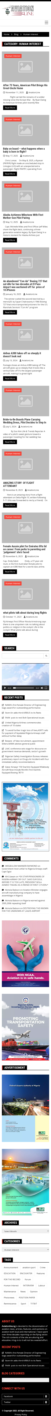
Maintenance (10, 1291)
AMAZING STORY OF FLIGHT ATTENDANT (19, 484)
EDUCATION (9, 1273)
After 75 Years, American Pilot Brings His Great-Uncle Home (25, 87)
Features (41, 1273)
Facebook (8, 1396)
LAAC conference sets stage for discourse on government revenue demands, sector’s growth (24, 750)
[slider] (23, 688)
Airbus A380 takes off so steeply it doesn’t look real (22, 355)
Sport (23, 1303)
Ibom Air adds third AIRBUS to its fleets (23, 712)
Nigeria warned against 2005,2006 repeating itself (23, 902)
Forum (28, 1279)
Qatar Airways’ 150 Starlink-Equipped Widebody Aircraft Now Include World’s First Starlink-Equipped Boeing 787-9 (25, 770)
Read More (10, 107)
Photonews (9, 1297)
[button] (25, 677)
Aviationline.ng (9, 1326)
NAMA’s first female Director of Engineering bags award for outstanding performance (24, 706)
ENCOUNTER (26, 1273)
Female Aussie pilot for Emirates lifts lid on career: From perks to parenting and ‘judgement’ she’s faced (25, 549)
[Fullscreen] (46, 688)
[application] (25, 676)
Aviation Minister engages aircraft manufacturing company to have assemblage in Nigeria (25, 893)
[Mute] (42, 688)
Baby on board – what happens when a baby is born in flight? (24, 150)
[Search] (46, 655)
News (23, 1291)
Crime (42, 1267)
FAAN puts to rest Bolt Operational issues (24, 717)
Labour (41, 1285)
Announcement (11, 1267)
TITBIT (33, 1303)
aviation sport (29, 1267)
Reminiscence (10, 1303)
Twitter (7, 1402)
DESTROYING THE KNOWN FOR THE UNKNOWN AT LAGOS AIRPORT (25, 909)
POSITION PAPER (27, 1297)
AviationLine (34, 92)
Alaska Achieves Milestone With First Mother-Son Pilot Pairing (23, 216)
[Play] (5, 688)
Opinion (34, 1291)
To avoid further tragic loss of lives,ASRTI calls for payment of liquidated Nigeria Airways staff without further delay (25, 733)
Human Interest (13, 56)
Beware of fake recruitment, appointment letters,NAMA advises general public (23, 742)
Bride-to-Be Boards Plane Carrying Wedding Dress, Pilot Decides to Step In (24, 421)
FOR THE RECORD (12, 1279)
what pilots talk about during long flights (25, 612)
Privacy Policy (21, 1414)
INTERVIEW (28, 1285)
